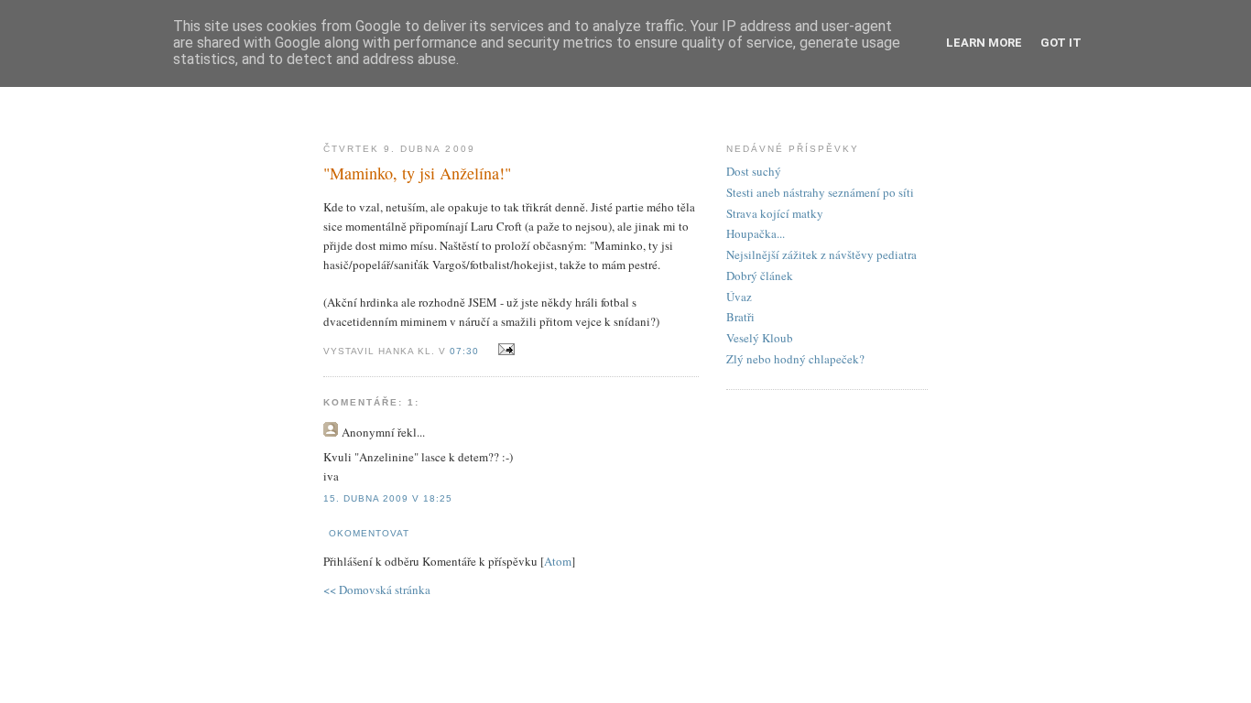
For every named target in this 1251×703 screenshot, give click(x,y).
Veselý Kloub (759, 338)
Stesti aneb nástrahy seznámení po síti (820, 192)
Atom (557, 561)
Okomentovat (369, 533)
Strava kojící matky (774, 213)
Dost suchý (753, 171)
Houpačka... (755, 233)
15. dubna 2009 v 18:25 (387, 498)
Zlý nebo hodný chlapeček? (795, 359)
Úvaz (739, 296)
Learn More (984, 42)
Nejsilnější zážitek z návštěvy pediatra (821, 254)
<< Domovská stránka (376, 589)
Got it (1061, 42)
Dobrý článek (759, 275)
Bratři (740, 316)
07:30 (466, 351)
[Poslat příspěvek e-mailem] (503, 349)
